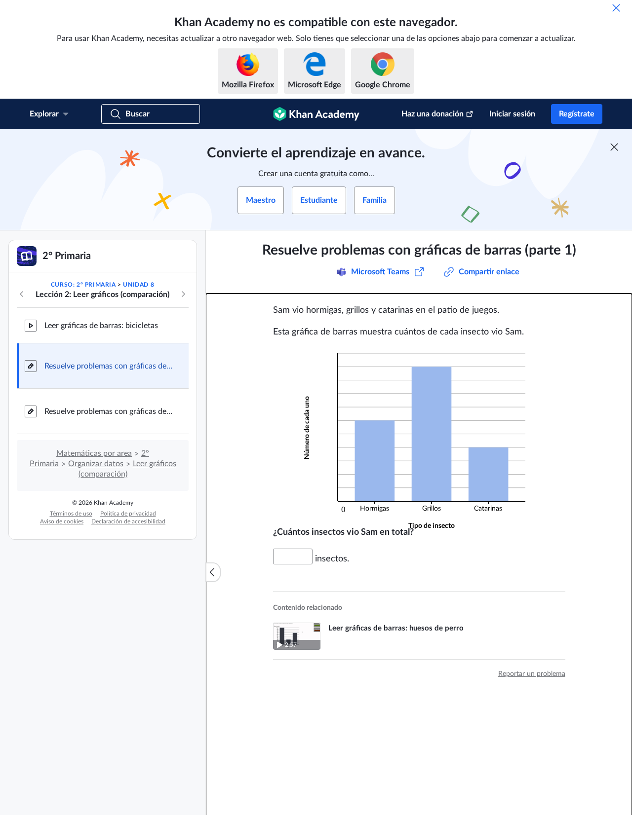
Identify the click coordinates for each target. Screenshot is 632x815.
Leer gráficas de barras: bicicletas (101, 326)
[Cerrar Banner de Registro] (614, 147)
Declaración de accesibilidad (128, 521)
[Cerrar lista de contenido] (213, 572)
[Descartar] (616, 8)
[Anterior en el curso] (22, 294)
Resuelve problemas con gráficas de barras (108, 411)
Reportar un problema (531, 673)
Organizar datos (95, 464)
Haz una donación (432, 114)
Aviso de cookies (61, 521)
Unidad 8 (138, 285)
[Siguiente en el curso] (183, 294)
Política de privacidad (128, 514)
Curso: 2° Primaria (83, 285)
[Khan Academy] (316, 114)
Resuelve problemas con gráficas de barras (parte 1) (108, 366)
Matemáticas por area (94, 453)
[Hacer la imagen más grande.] (419, 432)
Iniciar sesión (512, 114)
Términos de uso (71, 514)
